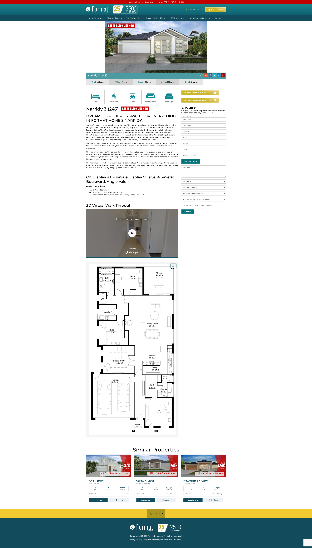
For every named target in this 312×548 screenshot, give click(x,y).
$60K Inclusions (178, 18)
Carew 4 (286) (145, 480)
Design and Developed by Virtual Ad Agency (162, 540)
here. (134, 168)
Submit (187, 212)
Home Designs (94, 18)
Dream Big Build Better (156, 18)
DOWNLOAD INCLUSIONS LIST (197, 100)
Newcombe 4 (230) (195, 480)
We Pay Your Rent (134, 18)
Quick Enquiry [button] (215, 10)
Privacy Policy (135, 540)
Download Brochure (195, 93)
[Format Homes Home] (97, 12)
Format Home (106, 159)
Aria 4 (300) (96, 480)
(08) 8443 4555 (177, 2)
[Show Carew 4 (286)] (156, 466)
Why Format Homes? (199, 18)
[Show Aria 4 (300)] (108, 466)
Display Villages (114, 18)
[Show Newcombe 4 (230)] (203, 466)
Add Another (190, 161)
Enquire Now (98, 500)
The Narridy (91, 143)
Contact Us (219, 18)
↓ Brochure (118, 500)
